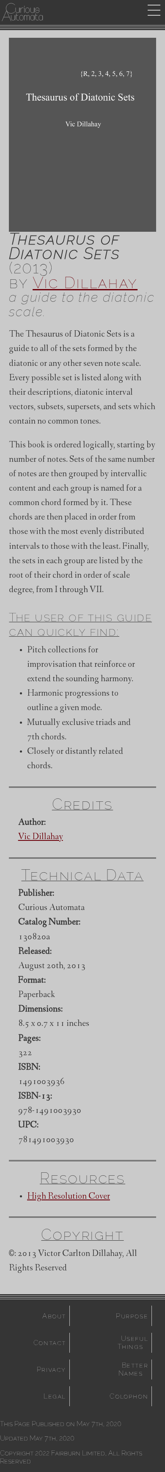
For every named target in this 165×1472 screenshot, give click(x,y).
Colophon (129, 1396)
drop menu (154, 10)
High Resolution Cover (68, 1197)
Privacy (51, 1369)
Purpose (132, 1316)
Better (135, 1369)
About (54, 1316)
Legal (55, 1396)
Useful (134, 1342)
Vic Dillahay (85, 282)
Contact (49, 1343)
